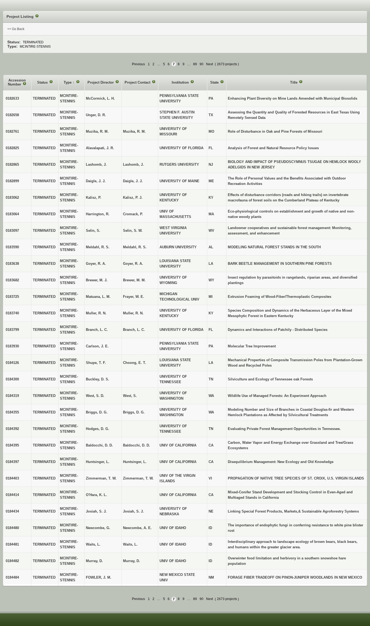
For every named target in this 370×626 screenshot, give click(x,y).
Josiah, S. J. (133, 511)
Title (294, 82)
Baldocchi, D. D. (136, 445)
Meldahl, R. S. (135, 247)
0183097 (12, 231)
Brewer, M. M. (134, 280)
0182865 (12, 164)
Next (209, 64)
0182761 (12, 131)
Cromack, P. (133, 214)
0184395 (12, 445)
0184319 (12, 396)
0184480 (12, 528)
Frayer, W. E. (133, 297)
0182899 (12, 181)
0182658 (12, 115)
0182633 (12, 98)
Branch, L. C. (134, 330)
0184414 (12, 495)
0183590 (12, 247)
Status (43, 82)
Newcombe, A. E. (137, 528)
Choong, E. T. (134, 363)
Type (68, 82)
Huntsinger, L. (135, 462)
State (215, 82)
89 (195, 64)
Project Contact (138, 82)
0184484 (12, 577)
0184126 (12, 363)
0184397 (12, 462)
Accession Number (17, 82)
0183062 (12, 197)
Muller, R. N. (133, 313)
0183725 (12, 297)
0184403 (12, 478)
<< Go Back (15, 29)
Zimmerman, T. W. (138, 478)
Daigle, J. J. (133, 181)
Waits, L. (130, 544)
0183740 (12, 313)
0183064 (12, 214)
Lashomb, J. (133, 164)
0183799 (12, 330)
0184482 (12, 561)
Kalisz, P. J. (132, 197)
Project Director (101, 82)
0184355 (12, 412)
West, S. (130, 396)
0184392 (12, 429)
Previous (138, 64)
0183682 (12, 280)
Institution (181, 82)
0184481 (12, 544)
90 (201, 64)
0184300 (12, 379)
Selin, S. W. (132, 231)
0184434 (12, 511)
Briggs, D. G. (134, 412)
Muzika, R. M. (134, 131)
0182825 (12, 148)
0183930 (12, 346)
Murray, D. (131, 561)
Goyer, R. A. (133, 264)
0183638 (12, 264)
